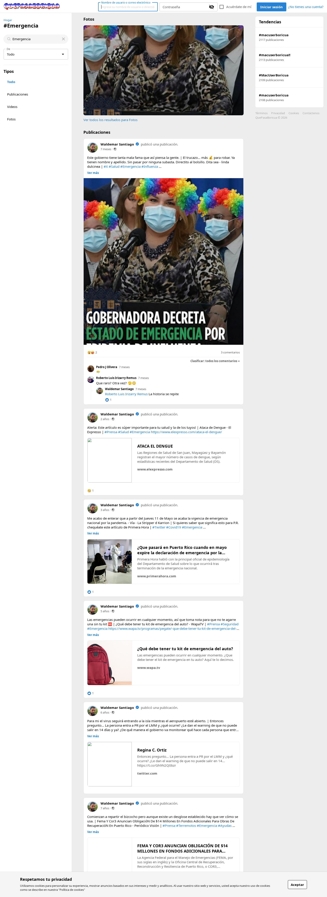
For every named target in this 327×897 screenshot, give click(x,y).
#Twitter (158, 527)
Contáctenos (311, 113)
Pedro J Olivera (106, 367)
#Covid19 (173, 527)
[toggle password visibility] (211, 6)
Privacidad (278, 113)
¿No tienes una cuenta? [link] (305, 6)
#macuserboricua (274, 35)
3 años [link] (105, 510)
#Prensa (111, 432)
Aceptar (297, 884)
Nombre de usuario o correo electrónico (125, 2)
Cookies (294, 113)
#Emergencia (130, 166)
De (8, 49)
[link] (32, 6)
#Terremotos (186, 825)
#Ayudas (225, 825)
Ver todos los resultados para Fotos (110, 120)
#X (106, 166)
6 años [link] (105, 712)
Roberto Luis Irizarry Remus (116, 378)
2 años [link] (105, 419)
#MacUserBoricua (274, 75)
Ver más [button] (93, 172)
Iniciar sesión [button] (271, 7)
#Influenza (149, 166)
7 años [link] (105, 808)
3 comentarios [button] (230, 352)
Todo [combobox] (10, 54)
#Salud (114, 166)
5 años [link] (105, 611)
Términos (261, 113)
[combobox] (36, 39)
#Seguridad (229, 624)
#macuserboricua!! (274, 55)
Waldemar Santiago (117, 144)
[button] (92, 353)
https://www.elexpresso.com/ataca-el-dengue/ (186, 432)
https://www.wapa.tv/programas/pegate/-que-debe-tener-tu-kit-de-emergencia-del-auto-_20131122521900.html (161, 630)
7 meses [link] (106, 149)
